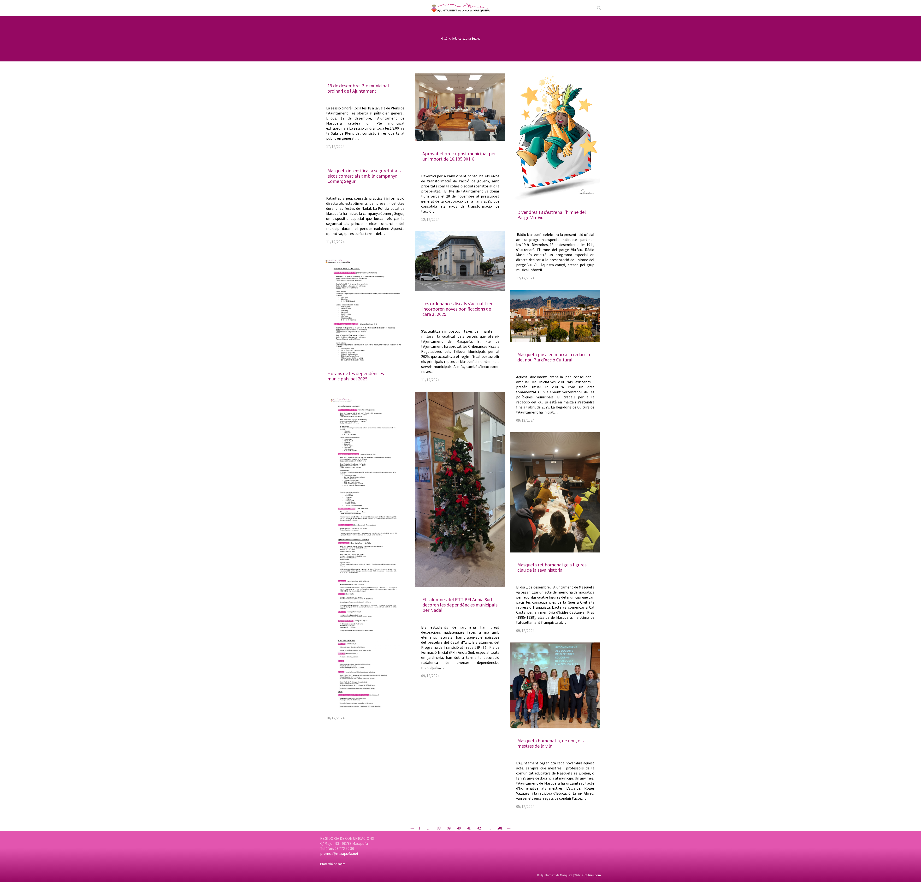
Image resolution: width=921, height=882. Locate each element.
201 (499, 828)
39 (448, 828)
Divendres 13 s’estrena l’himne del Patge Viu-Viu (551, 214)
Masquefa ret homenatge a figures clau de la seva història (551, 567)
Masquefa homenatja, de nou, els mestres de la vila (550, 743)
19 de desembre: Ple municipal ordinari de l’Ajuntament (358, 88)
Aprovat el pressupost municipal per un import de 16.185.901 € (459, 156)
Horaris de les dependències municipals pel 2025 (355, 376)
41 (469, 828)
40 (458, 828)
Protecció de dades (332, 864)
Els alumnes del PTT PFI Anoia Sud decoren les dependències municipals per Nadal (459, 604)
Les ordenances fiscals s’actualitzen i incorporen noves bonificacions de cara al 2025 (459, 308)
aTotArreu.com (591, 875)
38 (438, 828)
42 (479, 828)
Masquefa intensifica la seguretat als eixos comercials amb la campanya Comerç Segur (364, 176)
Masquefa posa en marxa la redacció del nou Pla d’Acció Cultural (553, 357)
